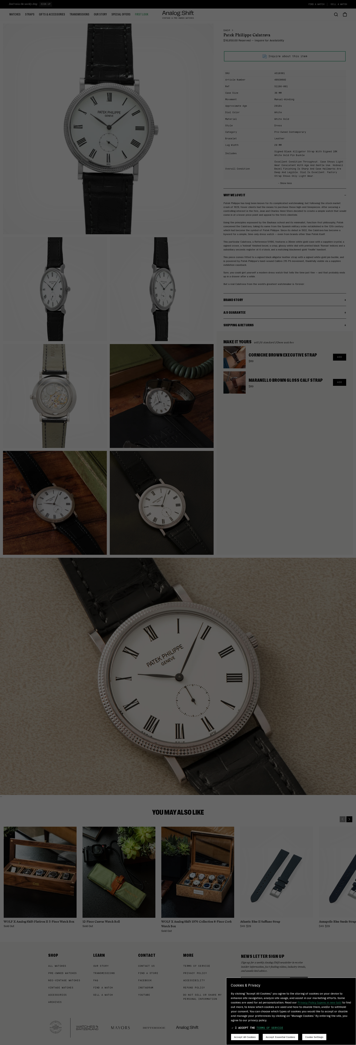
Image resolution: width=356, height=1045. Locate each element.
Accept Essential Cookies (280, 1036)
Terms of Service (269, 1028)
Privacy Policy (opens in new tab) (320, 1002)
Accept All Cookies (245, 1036)
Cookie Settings (314, 1036)
